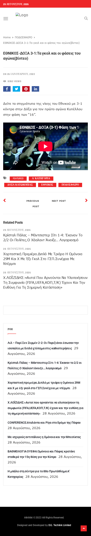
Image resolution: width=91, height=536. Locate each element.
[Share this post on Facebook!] (7, 89)
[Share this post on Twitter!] (16, 89)
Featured (18, 178)
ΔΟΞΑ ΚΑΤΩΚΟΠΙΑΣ (20, 184)
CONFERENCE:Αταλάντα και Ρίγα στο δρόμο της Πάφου (44, 422)
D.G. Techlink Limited (59, 525)
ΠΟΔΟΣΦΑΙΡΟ (23, 37)
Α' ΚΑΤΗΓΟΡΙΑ (41, 178)
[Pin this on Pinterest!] (26, 89)
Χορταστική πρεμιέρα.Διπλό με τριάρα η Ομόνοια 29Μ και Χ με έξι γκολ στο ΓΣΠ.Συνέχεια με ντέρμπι (42, 259)
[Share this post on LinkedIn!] (35, 89)
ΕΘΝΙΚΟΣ (47, 184)
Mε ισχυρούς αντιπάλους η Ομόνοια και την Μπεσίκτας (44, 437)
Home (7, 37)
